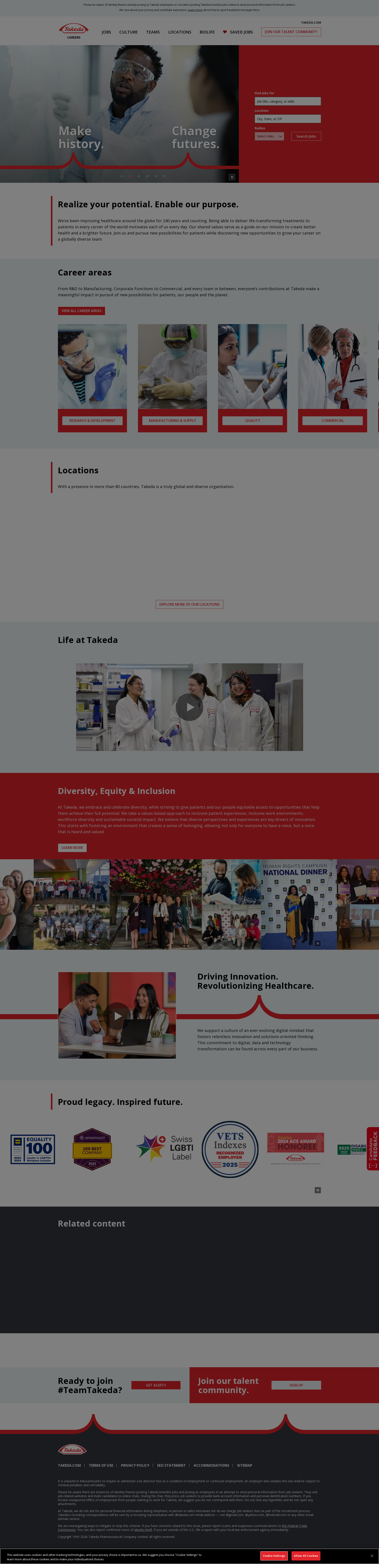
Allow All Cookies (306, 1556)
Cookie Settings (274, 1556)
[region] (189, 1556)
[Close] (372, 1555)
